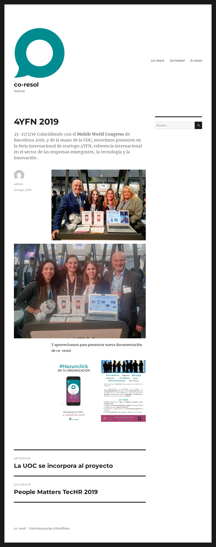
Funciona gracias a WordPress (49, 528)
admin (18, 184)
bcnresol (177, 61)
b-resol (196, 61)
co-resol (26, 84)
